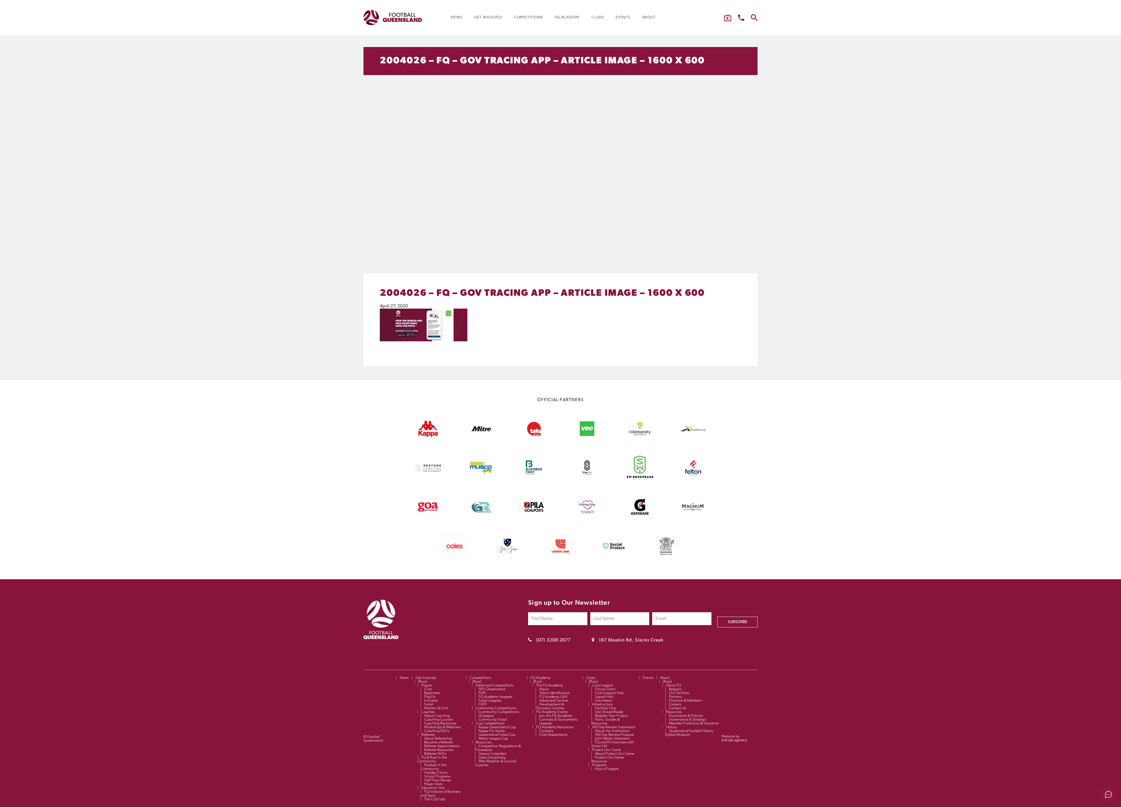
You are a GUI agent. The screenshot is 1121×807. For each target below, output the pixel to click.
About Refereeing (438, 738)
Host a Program (607, 769)
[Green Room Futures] (481, 520)
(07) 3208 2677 (553, 640)
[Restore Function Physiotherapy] (428, 481)
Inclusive (431, 700)
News (404, 678)
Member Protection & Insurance (694, 723)
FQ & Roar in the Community (432, 759)
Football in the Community (433, 767)
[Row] (422, 681)
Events (648, 678)
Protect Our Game (606, 750)
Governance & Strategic (687, 719)
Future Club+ (605, 689)
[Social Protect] (613, 559)
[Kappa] (428, 436)
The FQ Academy (549, 685)
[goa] (428, 520)
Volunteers (603, 700)
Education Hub (433, 788)
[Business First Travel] (534, 481)
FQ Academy (540, 678)
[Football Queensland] (392, 17)
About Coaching (437, 716)
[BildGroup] (693, 442)
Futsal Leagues (489, 700)
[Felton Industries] (693, 481)
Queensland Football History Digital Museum (689, 733)
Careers (675, 704)
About (544, 689)
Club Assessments (553, 735)
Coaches (428, 712)
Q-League (486, 716)
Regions (675, 689)
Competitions (480, 678)
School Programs (437, 776)
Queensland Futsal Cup (496, 735)
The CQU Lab (434, 799)
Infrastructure (602, 704)
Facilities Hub (605, 708)
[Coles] (454, 559)
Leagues (545, 723)
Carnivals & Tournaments (558, 719)
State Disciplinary (492, 757)
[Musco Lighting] (481, 481)
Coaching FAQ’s (436, 731)
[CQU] (640, 442)
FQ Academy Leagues (495, 697)
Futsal (428, 704)
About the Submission (612, 731)
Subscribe (737, 622)
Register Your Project (611, 716)
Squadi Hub (604, 697)
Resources (484, 742)
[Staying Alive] (587, 520)
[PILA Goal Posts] (534, 520)
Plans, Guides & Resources (605, 721)
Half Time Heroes (437, 780)
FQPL (482, 693)
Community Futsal (492, 719)
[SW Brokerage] (640, 481)
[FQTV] (727, 17)
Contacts (546, 731)
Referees (428, 735)
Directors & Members (685, 700)
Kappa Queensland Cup (497, 727)
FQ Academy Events (552, 712)
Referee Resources (438, 750)
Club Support (602, 685)
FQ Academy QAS (553, 697)
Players (426, 685)
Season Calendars (492, 754)
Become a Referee (438, 742)
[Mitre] (481, 442)
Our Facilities (679, 693)
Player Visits (433, 784)
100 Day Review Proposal (614, 735)
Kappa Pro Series (491, 731)
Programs (599, 765)
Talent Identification (554, 693)
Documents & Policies (686, 716)
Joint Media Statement (612, 738)
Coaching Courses (438, 719)
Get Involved (425, 678)
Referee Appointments (441, 746)
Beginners (432, 693)
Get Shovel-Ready (609, 712)
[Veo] (587, 442)
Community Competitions (496, 708)
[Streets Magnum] (693, 520)
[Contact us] (741, 18)
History (671, 727)
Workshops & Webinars (442, 727)
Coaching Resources (440, 723)
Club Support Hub (609, 693)
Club (428, 689)
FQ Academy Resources (554, 727)
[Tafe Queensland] (534, 442)
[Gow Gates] (507, 559)
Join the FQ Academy (555, 716)
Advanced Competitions (494, 685)
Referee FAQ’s (435, 754)
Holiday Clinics (436, 773)
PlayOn (430, 697)
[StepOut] (587, 481)
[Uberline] (560, 559)
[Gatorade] (640, 520)
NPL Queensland (491, 689)
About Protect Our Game (614, 754)
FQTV (482, 704)
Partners (675, 697)
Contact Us (677, 708)
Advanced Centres (553, 700)
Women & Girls (436, 708)
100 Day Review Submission (614, 727)
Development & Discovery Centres (549, 706)
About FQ (673, 685)
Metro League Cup (493, 738)
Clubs (590, 678)
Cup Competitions (490, 723)
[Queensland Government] (666, 559)
